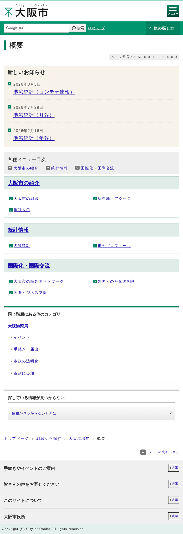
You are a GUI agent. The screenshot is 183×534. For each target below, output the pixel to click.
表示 (175, 468)
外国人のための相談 (116, 281)
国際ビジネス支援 (30, 293)
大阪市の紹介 (26, 168)
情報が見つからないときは (34, 413)
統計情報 (59, 168)
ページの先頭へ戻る (163, 452)
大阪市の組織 (26, 199)
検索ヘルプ (96, 28)
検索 (80, 28)
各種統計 (22, 246)
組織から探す (48, 438)
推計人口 (22, 210)
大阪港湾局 (18, 326)
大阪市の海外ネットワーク (39, 281)
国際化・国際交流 (97, 168)
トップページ (16, 438)
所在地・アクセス (114, 199)
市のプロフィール (114, 246)
